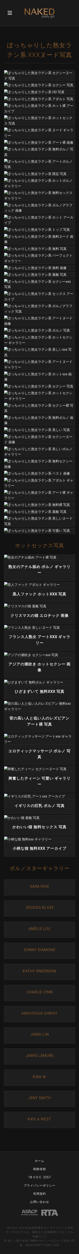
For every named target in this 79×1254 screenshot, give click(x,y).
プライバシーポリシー (39, 1185)
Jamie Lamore (40, 1056)
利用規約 (39, 1194)
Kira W (39, 1077)
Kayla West (39, 1119)
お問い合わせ (39, 1202)
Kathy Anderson (39, 971)
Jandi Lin (39, 1034)
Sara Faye (39, 886)
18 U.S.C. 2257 (39, 1177)
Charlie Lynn (40, 992)
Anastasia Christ (39, 1013)
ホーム (39, 1161)
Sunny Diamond (39, 950)
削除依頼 (39, 1169)
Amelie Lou (39, 929)
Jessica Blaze (39, 907)
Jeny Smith (39, 1098)
